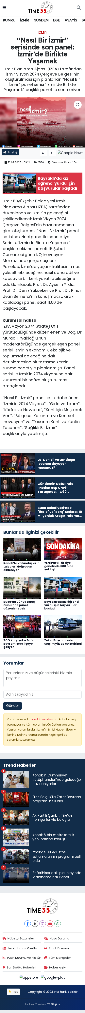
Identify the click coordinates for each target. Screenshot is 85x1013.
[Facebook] (27, 923)
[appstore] (29, 978)
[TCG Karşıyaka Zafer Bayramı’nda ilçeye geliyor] (22, 626)
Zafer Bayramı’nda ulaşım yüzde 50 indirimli (63, 642)
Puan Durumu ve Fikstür (24, 958)
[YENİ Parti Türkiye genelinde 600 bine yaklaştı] (63, 549)
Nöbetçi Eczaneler (21, 938)
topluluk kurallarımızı (44, 719)
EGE (56, 20)
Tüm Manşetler (60, 958)
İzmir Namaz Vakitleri (23, 948)
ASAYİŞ (71, 20)
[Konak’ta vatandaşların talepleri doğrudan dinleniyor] (22, 549)
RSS (15, 992)
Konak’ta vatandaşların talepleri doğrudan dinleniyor (21, 566)
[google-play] (53, 978)
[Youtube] (50, 923)
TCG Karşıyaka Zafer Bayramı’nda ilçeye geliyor (19, 643)
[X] (35, 923)
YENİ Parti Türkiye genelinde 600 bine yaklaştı (58, 566)
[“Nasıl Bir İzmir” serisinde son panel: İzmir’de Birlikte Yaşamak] (42, 122)
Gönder (12, 705)
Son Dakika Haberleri (21, 967)
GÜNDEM (41, 20)
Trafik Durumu (59, 948)
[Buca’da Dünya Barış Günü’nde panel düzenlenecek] (22, 587)
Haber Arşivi (57, 967)
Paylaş (12, 152)
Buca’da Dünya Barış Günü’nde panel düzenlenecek (19, 605)
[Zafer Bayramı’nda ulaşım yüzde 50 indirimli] (63, 626)
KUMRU (9, 20)
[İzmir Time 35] (40, 8)
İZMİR (24, 20)
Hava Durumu (59, 938)
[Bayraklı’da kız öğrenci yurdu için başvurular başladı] (63, 587)
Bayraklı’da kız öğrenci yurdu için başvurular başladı (61, 605)
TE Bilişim (53, 1004)
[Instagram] (42, 923)
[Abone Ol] (70, 152)
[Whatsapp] (57, 923)
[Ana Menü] (4, 7)
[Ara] (78, 8)
